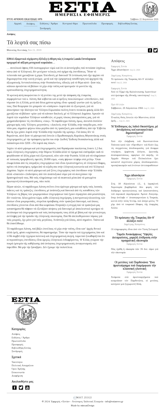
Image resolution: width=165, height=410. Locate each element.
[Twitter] (155, 50)
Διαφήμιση (17, 375)
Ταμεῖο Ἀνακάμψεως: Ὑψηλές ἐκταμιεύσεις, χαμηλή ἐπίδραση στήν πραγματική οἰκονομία (134, 237)
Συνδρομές (45, 28)
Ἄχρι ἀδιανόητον (120, 69)
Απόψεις (30, 23)
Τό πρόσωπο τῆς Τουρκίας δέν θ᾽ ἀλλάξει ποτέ (135, 219)
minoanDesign (87, 405)
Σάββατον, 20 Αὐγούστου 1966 (127, 108)
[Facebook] (150, 50)
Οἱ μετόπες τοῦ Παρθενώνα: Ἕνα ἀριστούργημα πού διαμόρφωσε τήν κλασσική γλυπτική (134, 265)
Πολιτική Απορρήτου (23, 365)
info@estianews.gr (114, 401)
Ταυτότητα (17, 362)
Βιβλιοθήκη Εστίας (127, 23)
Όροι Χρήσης (18, 369)
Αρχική (17, 23)
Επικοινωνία (18, 372)
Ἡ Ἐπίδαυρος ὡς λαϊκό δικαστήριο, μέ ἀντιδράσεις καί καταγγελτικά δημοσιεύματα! (134, 129)
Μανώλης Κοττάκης (17, 50)
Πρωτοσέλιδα (89, 23)
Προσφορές (107, 23)
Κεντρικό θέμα (70, 23)
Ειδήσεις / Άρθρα (49, 23)
